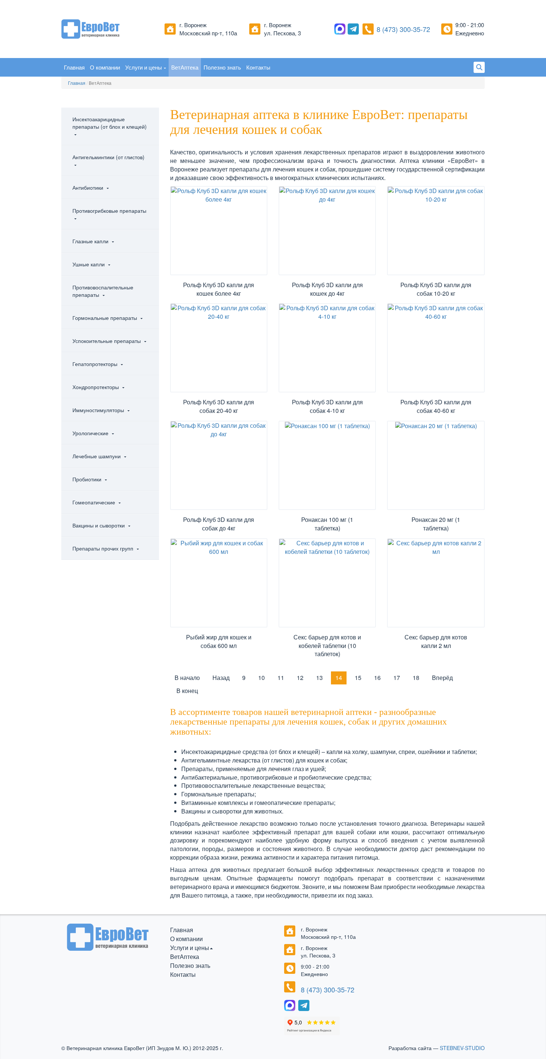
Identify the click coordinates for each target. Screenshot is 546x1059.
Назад (221, 677)
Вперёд (442, 677)
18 (416, 677)
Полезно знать (222, 67)
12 (300, 677)
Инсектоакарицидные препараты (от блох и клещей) (109, 122)
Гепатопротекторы (95, 364)
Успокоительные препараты (107, 340)
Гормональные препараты (105, 317)
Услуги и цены (143, 67)
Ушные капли (89, 264)
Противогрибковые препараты (109, 210)
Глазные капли (91, 241)
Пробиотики (87, 479)
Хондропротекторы (96, 387)
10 (261, 677)
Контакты (258, 67)
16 (377, 677)
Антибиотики (88, 187)
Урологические (91, 433)
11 (280, 677)
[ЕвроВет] (110, 29)
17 (396, 677)
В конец (187, 690)
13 (319, 677)
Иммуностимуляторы (99, 410)
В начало (187, 677)
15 (358, 677)
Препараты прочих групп (103, 548)
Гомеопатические (94, 502)
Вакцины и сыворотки (99, 525)
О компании (105, 67)
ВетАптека (184, 67)
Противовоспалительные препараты (102, 290)
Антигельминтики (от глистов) (108, 157)
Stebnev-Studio (462, 1048)
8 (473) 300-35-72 (403, 29)
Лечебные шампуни (97, 456)
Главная (74, 67)
